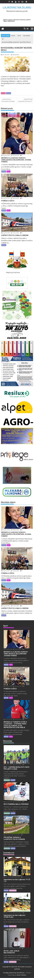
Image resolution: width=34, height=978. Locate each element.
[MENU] (32, 28)
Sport (8, 171)
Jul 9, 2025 (8, 835)
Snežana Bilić (15, 54)
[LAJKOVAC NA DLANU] (2, 28)
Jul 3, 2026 (8, 877)
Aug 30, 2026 (6, 155)
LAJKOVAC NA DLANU (17, 7)
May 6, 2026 (8, 948)
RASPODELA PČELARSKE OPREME (8, 100)
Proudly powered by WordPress (13, 973)
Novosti (8, 93)
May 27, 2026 (8, 913)
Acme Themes (21, 975)
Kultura (3, 93)
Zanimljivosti (13, 890)
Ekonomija (7, 780)
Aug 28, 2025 (8, 801)
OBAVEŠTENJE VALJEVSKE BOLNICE (25, 100)
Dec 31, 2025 (8, 764)
